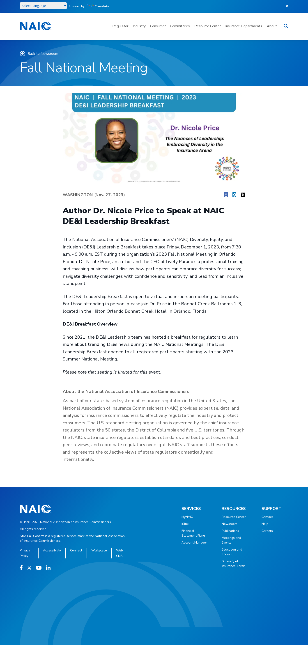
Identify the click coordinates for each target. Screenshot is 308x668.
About (272, 26)
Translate (102, 6)
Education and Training (232, 551)
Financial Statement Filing (193, 533)
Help (265, 524)
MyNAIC (187, 517)
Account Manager (194, 542)
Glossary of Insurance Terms (234, 563)
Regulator (120, 26)
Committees (180, 26)
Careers (267, 531)
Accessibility (52, 550)
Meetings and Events (231, 540)
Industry (139, 26)
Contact (267, 517)
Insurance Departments (243, 26)
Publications (230, 531)
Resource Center (207, 26)
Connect (76, 550)
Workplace (99, 550)
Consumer (158, 26)
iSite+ (186, 524)
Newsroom (229, 524)
